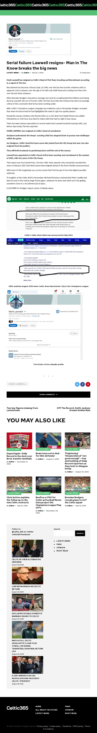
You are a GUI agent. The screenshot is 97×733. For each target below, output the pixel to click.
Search (57, 569)
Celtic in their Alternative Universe (26, 600)
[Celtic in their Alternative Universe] (27, 588)
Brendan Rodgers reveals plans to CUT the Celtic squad (76, 539)
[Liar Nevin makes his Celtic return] (27, 615)
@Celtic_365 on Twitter (22, 571)
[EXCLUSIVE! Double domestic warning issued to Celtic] (27, 642)
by (25, 73)
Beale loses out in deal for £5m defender (47, 494)
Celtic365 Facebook (21, 574)
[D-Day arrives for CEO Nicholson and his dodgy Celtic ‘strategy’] (27, 705)
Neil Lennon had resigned (41, 168)
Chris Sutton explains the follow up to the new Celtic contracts (18, 539)
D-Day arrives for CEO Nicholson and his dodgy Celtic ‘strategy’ (25, 718)
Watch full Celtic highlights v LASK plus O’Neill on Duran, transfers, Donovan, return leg (27, 685)
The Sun (26, 128)
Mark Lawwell (17, 388)
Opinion (61, 587)
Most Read (62, 590)
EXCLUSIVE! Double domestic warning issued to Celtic (27, 654)
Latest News (13, 73)
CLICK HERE (12, 192)
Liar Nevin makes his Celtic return (26, 627)
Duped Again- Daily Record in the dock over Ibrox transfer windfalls (19, 495)
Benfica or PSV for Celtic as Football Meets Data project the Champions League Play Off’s (48, 542)
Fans (59, 584)
